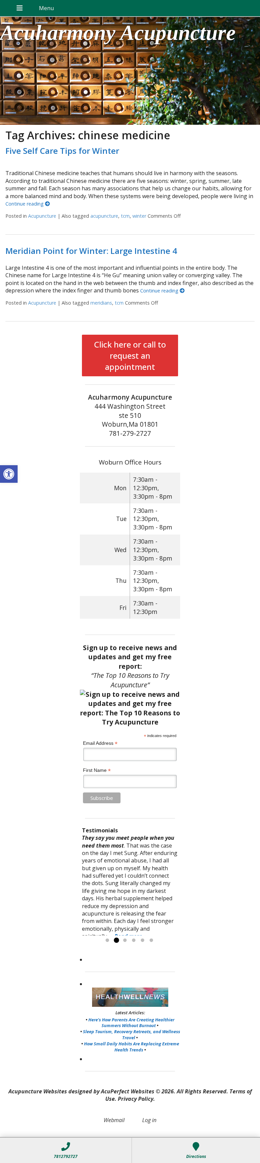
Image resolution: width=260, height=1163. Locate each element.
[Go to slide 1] (107, 940)
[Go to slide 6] (151, 940)
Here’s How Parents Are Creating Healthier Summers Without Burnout (131, 1023)
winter (139, 216)
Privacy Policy (135, 1098)
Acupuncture (42, 216)
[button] (9, 474)
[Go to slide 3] (125, 940)
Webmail (114, 1120)
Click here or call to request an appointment (130, 355)
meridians (101, 303)
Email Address (100, 743)
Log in (149, 1120)
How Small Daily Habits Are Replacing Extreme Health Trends (131, 1047)
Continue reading (25, 203)
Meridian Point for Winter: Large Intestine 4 (91, 250)
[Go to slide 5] (142, 940)
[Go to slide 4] (133, 940)
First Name (97, 770)
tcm (125, 216)
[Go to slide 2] (116, 940)
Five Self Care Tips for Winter (62, 150)
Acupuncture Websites (37, 1091)
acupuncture (104, 216)
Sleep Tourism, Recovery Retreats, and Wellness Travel (131, 1034)
